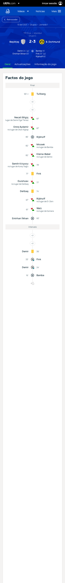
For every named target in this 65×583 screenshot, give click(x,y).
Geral (7, 64)
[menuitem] (23, 11)
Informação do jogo (45, 64)
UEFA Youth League (8, 11)
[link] (40, 11)
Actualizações (22, 64)
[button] (23, 11)
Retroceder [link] (12, 19)
